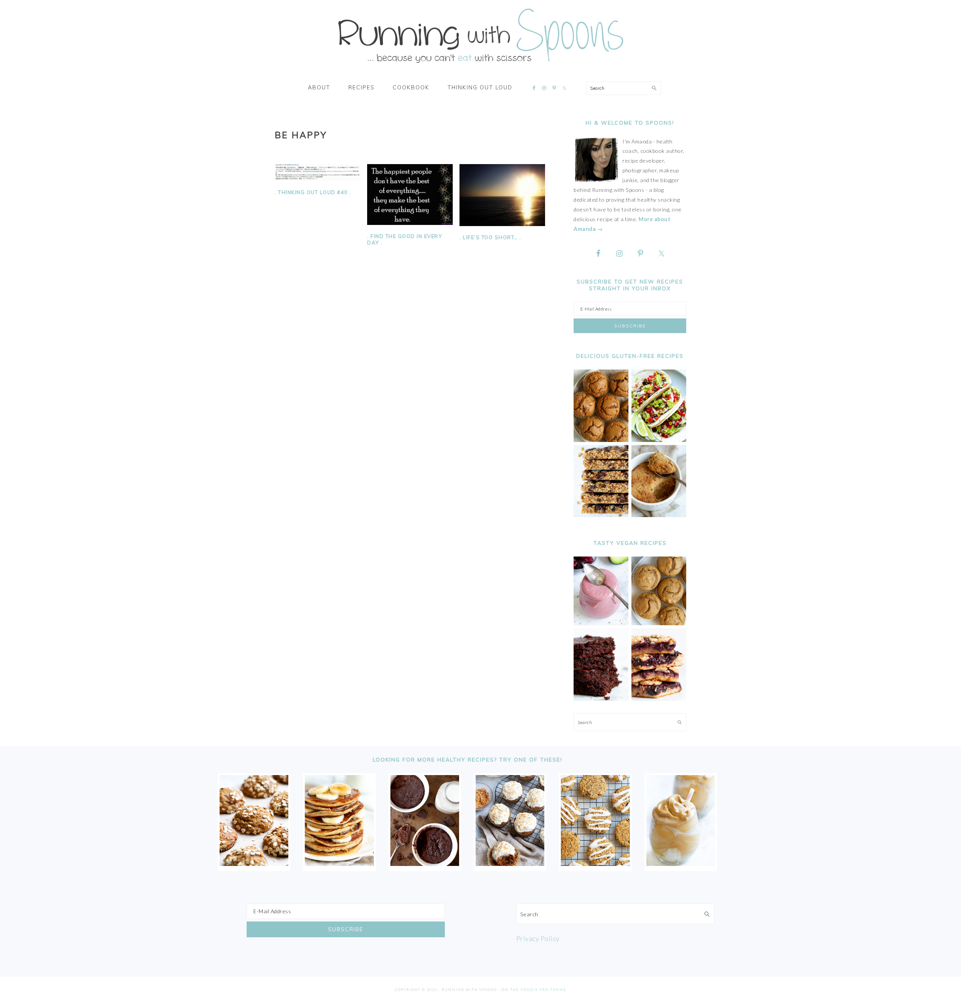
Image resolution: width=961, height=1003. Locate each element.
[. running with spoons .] (480, 65)
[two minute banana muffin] (658, 515)
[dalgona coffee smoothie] (680, 863)
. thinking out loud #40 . (313, 192)
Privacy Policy (538, 938)
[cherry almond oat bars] (658, 698)
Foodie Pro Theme (543, 990)
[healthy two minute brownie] (424, 863)
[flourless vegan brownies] (601, 698)
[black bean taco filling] (658, 440)
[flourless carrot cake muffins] (510, 863)
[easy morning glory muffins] (601, 440)
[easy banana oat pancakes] (339, 863)
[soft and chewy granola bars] (601, 515)
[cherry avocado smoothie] (601, 623)
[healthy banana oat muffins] (254, 863)
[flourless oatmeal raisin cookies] (595, 863)
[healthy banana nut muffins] (658, 623)
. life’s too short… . (490, 237)
